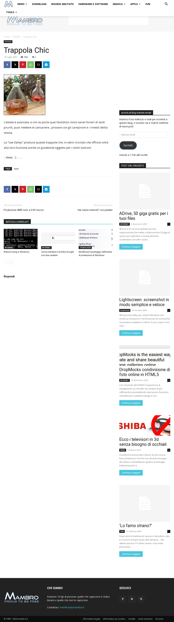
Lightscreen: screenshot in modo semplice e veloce (144, 302)
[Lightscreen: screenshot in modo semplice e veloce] (144, 277)
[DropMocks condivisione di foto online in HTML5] (144, 355)
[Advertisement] (108, 20)
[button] (166, 4)
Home (7, 36)
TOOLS (10, 12)
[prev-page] (6, 262)
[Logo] (8, 4)
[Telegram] (46, 64)
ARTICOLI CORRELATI (17, 222)
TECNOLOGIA (85, 247)
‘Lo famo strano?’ (135, 525)
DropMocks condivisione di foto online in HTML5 (144, 372)
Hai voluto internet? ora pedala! (95, 210)
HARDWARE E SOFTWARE (93, 4)
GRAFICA (118, 4)
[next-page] (11, 262)
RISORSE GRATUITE (62, 4)
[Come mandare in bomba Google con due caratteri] (58, 239)
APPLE (134, 4)
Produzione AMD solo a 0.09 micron (24, 210)
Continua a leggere (131, 246)
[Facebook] (7, 64)
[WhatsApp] (30, 64)
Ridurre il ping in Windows (16, 252)
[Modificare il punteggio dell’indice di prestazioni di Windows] (95, 239)
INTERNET (9, 247)
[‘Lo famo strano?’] (144, 503)
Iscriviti (128, 145)
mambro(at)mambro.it (72, 607)
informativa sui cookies (114, 618)
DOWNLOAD (39, 4)
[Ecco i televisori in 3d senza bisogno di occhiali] (144, 425)
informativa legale (91, 618)
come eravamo (145, 618)
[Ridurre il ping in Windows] (21, 239)
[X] (15, 64)
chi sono (159, 618)
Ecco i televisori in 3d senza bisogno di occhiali (143, 442)
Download (124, 310)
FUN (147, 4)
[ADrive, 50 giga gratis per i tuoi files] (144, 191)
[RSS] (131, 599)
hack (16, 168)
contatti (131, 618)
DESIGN (16, 36)
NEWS (21, 4)
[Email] (38, 64)
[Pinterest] (22, 64)
